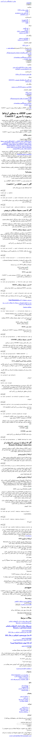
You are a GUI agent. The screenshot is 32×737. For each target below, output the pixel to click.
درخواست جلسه (27, 668)
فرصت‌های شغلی (23, 708)
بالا (30, 106)
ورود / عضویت (27, 59)
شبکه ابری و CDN (23, 678)
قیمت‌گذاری (28, 49)
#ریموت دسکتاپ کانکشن (20, 601)
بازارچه (29, 54)
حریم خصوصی (27, 735)
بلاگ (30, 107)
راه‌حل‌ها (29, 51)
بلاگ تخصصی (25, 687)
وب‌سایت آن (28, 535)
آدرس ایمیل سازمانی (26, 722)
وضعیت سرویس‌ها (23, 699)
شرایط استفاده (20, 735)
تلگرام (29, 604)
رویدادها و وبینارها (23, 711)
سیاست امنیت (13, 735)
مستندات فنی (24, 685)
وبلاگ (8, 1)
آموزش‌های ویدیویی (23, 688)
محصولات (29, 4)
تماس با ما (13, 1)
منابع (30, 55)
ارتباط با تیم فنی (24, 696)
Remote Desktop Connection (24, 154)
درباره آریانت (4, 1)
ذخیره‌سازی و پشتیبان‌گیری (21, 676)
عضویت (29, 725)
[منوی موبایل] (23, 59)
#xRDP (29, 601)
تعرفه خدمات (24, 690)
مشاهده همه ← (10, 48)
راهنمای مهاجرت (24, 701)
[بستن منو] (25, 60)
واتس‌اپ (22, 604)
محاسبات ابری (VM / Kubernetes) (19, 675)
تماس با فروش (24, 710)
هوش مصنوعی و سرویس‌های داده (19, 679)
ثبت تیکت (25, 698)
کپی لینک (18, 604)
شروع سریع (20, 668)
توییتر (26, 604)
